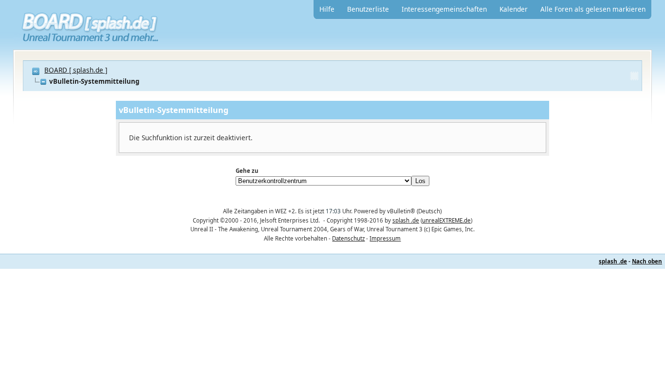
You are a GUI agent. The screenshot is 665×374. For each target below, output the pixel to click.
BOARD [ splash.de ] (75, 70)
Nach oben (647, 261)
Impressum (385, 238)
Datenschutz (348, 238)
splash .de (405, 220)
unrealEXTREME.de (446, 220)
